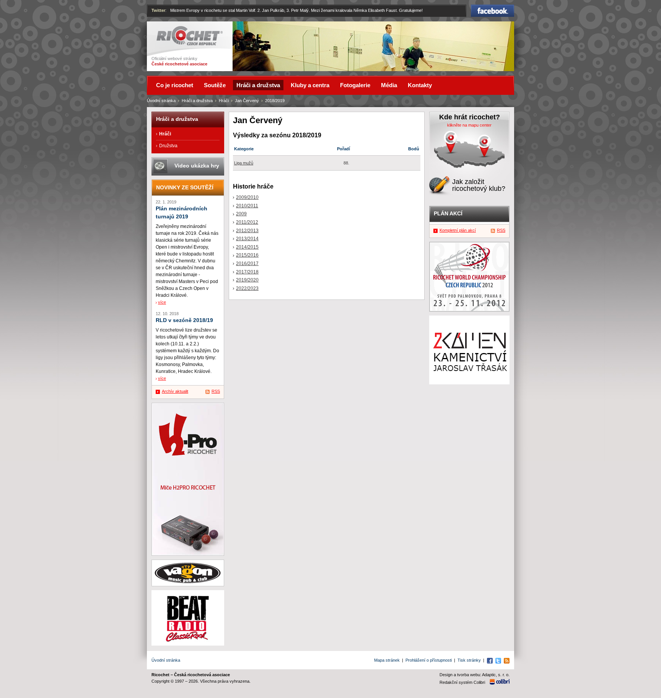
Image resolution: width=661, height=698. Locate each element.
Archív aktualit (175, 391)
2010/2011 (247, 205)
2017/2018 (247, 272)
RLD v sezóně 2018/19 (184, 320)
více (162, 302)
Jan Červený (247, 100)
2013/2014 (247, 238)
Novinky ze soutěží (184, 187)
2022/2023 (247, 288)
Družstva (168, 145)
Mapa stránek (387, 660)
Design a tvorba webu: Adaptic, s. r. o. (475, 674)
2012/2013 (247, 230)
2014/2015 (247, 247)
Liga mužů (243, 163)
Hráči (224, 100)
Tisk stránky (469, 660)
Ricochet (166, 29)
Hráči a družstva (197, 100)
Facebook (492, 8)
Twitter (158, 10)
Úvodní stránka (161, 100)
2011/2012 (247, 222)
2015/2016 (247, 255)
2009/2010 (247, 197)
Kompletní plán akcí (458, 230)
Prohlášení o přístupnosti (428, 660)
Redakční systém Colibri (462, 682)
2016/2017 (247, 263)
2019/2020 (247, 280)
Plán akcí (448, 213)
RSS (216, 391)
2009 (241, 213)
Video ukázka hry (196, 166)
